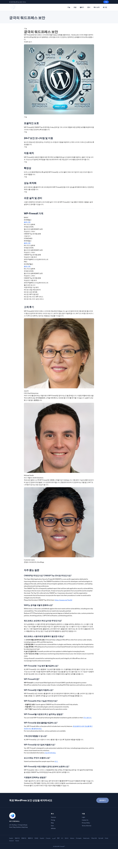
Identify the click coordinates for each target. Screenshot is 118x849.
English (11, 838)
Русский (100, 838)
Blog (52, 823)
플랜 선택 (27, 222)
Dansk (17, 840)
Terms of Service (86, 825)
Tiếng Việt (94, 838)
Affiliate (53, 828)
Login (83, 817)
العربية (54, 838)
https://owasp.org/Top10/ (63, 600)
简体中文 (17, 838)
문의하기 (102, 800)
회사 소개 (96, 7)
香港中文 (23, 838)
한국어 (66, 838)
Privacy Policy (86, 823)
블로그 (82, 7)
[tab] (59, 575)
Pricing (53, 820)
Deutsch (11, 840)
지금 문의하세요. (50, 753)
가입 (106, 2)
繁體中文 (30, 838)
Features (53, 817)
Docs (52, 825)
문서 (88, 7)
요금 (75, 7)
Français (48, 838)
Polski (106, 838)
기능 (68, 7)
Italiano (72, 838)
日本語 (36, 838)
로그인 (105, 7)
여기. (56, 761)
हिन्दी (58, 838)
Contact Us (85, 820)
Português (78, 838)
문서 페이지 (87, 718)
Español (42, 838)
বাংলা (62, 838)
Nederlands (86, 838)
